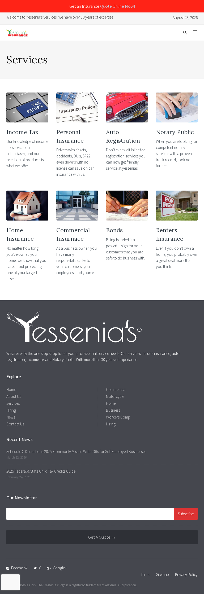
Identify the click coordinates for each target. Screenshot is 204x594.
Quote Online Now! (117, 6)
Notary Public (175, 132)
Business (113, 410)
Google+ (60, 567)
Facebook (19, 567)
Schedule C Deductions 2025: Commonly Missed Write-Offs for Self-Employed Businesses (76, 451)
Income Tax (22, 132)
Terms (145, 574)
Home (11, 389)
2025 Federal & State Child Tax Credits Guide (40, 471)
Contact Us (15, 423)
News (10, 417)
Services (13, 403)
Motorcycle (115, 396)
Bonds (114, 230)
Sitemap (162, 574)
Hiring (11, 410)
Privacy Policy (186, 574)
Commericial (116, 389)
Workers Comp (118, 417)
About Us (13, 396)
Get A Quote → (102, 537)
